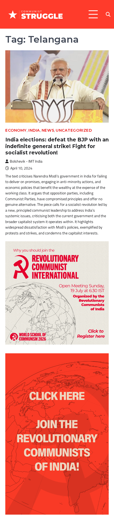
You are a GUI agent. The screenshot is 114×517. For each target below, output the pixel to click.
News (48, 130)
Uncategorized (74, 130)
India (34, 130)
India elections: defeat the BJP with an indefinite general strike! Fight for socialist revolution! (57, 146)
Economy (16, 130)
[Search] (108, 14)
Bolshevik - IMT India (26, 161)
